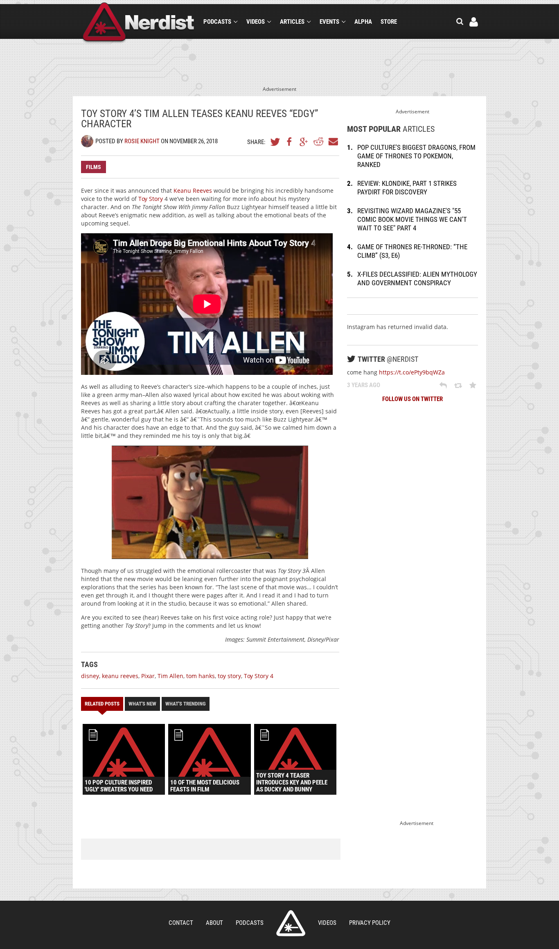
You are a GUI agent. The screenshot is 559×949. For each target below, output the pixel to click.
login (473, 22)
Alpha (363, 21)
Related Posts (102, 704)
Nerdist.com (290, 923)
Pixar (148, 676)
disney (90, 676)
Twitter (275, 141)
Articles (292, 21)
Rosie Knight (142, 141)
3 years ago (363, 385)
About (214, 922)
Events (329, 21)
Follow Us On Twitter (412, 399)
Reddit (318, 141)
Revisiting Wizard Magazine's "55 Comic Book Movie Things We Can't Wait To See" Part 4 (412, 219)
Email (332, 141)
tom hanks (200, 676)
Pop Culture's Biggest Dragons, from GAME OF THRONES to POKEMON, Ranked (416, 156)
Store (389, 21)
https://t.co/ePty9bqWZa (412, 372)
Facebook (289, 141)
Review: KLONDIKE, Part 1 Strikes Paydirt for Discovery (407, 187)
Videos (255, 21)
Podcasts (217, 21)
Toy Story (150, 199)
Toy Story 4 (258, 676)
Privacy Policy (369, 922)
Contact (181, 922)
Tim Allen (170, 676)
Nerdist (138, 23)
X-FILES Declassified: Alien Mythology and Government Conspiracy (417, 278)
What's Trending (185, 704)
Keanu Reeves (193, 190)
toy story (229, 676)
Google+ (304, 141)
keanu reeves (120, 676)
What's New (142, 704)
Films (93, 167)
